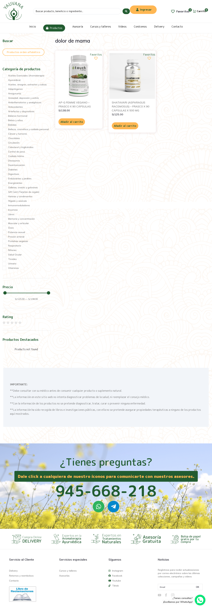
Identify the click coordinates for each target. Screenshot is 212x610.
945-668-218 (106, 490)
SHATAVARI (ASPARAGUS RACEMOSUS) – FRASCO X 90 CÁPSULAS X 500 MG (130, 106)
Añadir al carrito (71, 122)
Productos (56, 28)
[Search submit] (126, 11)
